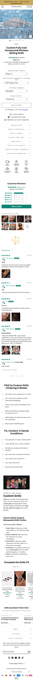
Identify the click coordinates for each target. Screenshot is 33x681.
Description (16, 125)
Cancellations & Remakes (16, 149)
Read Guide (4, 622)
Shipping (10, 64)
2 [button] (14, 376)
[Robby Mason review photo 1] (6, 350)
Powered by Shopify (16, 671)
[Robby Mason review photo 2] (15, 350)
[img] (6, 255)
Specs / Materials (16, 129)
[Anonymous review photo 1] (6, 273)
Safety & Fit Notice (16, 145)
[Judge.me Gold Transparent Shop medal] (15, 240)
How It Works (16, 133)
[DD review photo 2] (15, 317)
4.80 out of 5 (21, 187)
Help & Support (16, 638)
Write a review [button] (16, 206)
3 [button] (17, 376)
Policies (16, 634)
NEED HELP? (16, 141)
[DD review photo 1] (6, 317)
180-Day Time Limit (16, 137)
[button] (13, 57)
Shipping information (16, 153)
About (16, 629)
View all (16, 566)
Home (16, 44)
